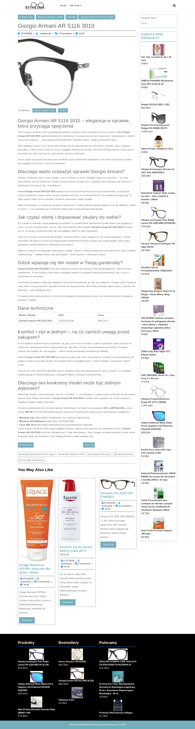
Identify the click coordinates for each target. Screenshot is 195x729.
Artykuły (75, 5)
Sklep (63, 5)
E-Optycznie (26, 17)
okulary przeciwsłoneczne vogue (38, 454)
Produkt (71, 17)
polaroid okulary (125, 454)
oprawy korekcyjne (100, 454)
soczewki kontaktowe (32, 460)
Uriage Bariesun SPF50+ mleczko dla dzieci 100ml (34, 568)
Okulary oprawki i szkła (50, 17)
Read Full (28, 621)
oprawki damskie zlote (73, 454)
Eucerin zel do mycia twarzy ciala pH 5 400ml (76, 550)
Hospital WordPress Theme (84, 724)
